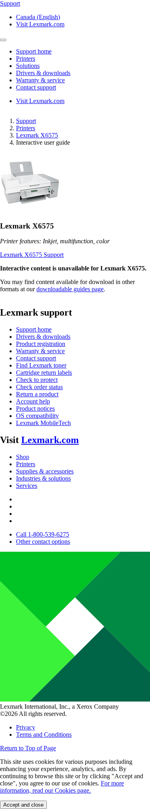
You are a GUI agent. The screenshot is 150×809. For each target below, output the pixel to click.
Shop (22, 456)
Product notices (35, 408)
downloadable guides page (70, 289)
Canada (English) (38, 17)
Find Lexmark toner (41, 365)
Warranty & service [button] (40, 80)
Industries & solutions (43, 478)
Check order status (39, 387)
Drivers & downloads (43, 336)
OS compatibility (37, 415)
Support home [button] (34, 51)
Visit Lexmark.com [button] (40, 24)
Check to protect (37, 379)
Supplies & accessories (45, 471)
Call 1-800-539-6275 (42, 534)
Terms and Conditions (44, 734)
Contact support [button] (36, 87)
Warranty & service (40, 351)
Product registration (40, 343)
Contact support (36, 358)
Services (26, 485)
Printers (25, 128)
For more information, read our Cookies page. (62, 787)
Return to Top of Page (28, 748)
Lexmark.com (50, 440)
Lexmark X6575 (37, 135)
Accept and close (23, 805)
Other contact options (43, 541)
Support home (34, 329)
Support (26, 120)
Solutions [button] (28, 65)
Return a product (37, 394)
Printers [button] (25, 58)
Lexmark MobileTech (43, 422)
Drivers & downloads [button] (43, 73)
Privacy (25, 727)
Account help (33, 401)
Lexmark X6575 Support (32, 254)
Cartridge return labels (44, 372)
